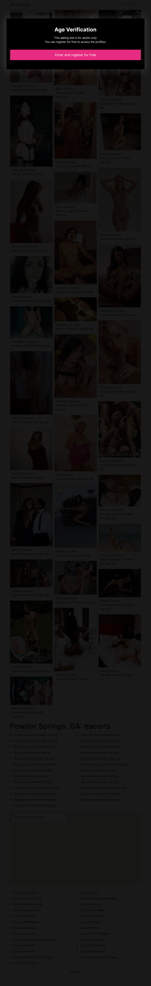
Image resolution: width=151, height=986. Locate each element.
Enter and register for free (75, 55)
